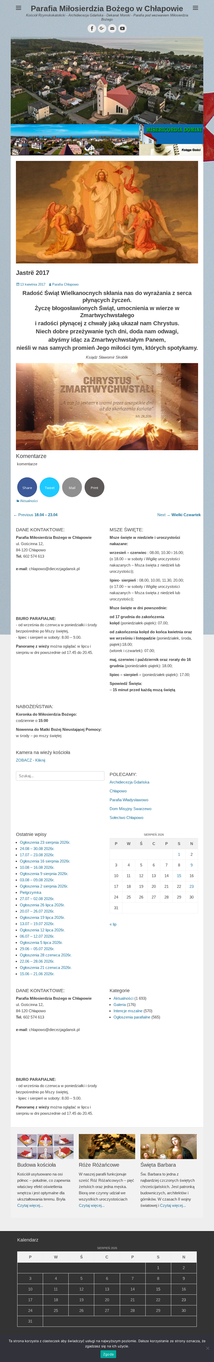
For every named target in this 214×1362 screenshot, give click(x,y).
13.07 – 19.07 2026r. (37, 923)
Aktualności (29, 501)
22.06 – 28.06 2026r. (37, 961)
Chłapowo (118, 791)
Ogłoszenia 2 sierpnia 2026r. (44, 886)
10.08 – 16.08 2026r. (37, 867)
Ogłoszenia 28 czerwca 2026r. (46, 955)
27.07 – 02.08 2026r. (37, 898)
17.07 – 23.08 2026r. (37, 855)
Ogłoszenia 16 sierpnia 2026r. (45, 861)
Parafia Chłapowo (65, 284)
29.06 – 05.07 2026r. (37, 949)
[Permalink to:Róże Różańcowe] (107, 1146)
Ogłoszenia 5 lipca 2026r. (41, 942)
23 (191, 886)
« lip (113, 924)
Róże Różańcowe (99, 1165)
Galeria (120, 1004)
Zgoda (108, 1354)
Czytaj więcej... (30, 1205)
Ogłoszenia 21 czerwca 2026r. (46, 967)
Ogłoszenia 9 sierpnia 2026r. (44, 873)
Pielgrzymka (30, 892)
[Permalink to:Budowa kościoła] (45, 1146)
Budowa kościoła (36, 1165)
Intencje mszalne (128, 1011)
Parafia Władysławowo (129, 800)
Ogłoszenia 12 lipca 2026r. (42, 930)
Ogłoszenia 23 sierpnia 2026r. (45, 842)
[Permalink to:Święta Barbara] (168, 1146)
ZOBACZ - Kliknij (30, 760)
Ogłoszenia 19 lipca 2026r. (42, 917)
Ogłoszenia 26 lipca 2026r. (42, 905)
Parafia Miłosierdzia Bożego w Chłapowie (107, 8)
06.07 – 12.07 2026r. (37, 936)
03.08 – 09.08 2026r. (37, 880)
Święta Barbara (158, 1165)
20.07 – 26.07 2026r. (37, 911)
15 (179, 875)
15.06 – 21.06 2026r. (37, 974)
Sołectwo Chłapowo (126, 817)
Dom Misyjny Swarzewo (130, 808)
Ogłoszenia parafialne (132, 1017)
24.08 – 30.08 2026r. (37, 848)
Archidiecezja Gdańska (129, 782)
